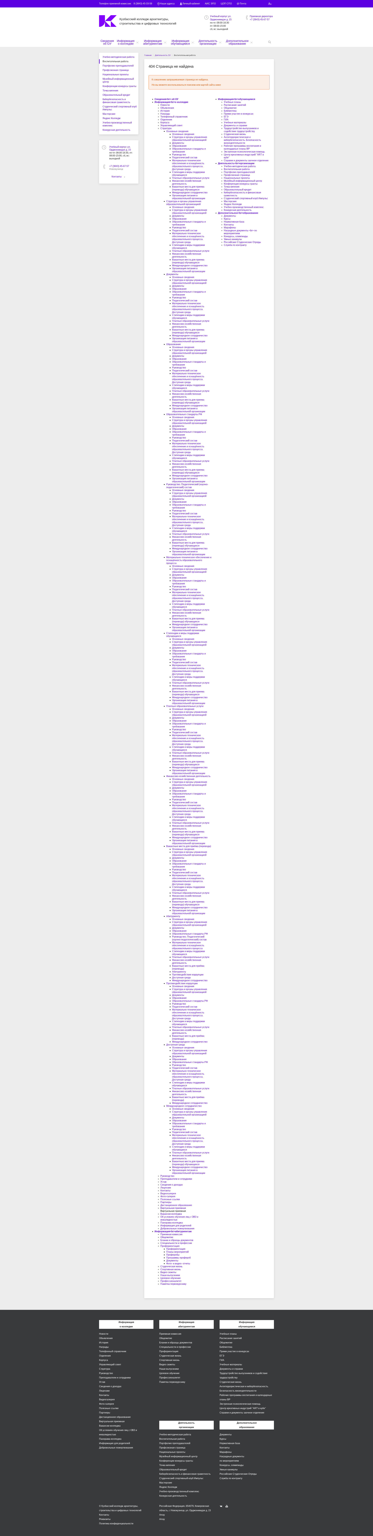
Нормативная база (234, 221)
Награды (165, 113)
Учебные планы (232, 102)
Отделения (166, 119)
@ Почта (241, 3)
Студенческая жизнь (171, 1266)
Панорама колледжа (171, 1222)
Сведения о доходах (171, 1184)
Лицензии (165, 1187)
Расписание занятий (235, 105)
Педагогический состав (184, 157)
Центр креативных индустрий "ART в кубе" (243, 1408)
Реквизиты (105, 1519)
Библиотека (230, 111)
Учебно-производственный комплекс (117, 124)
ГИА (226, 119)
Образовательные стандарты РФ (184, 414)
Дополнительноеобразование (237, 42)
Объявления (167, 108)
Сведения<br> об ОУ (166, 99)
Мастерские (109, 114)
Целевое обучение (170, 1278)
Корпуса (164, 122)
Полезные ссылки (170, 1199)
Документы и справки (235, 125)
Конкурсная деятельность (116, 130)
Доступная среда (181, 977)
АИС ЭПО (210, 3)
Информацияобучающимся (180, 42)
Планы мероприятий (177, 1252)
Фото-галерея (167, 1196)
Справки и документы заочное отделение (246, 160)
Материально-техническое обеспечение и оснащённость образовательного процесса (188, 560)
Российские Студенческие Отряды (242, 242)
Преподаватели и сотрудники (176, 1179)
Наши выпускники (170, 1275)
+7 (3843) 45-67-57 (260, 19)
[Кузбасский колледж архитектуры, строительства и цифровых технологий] (109, 21)
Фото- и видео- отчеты (178, 1263)
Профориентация (170, 1246)
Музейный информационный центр (118, 80)
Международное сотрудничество (189, 192)
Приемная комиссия (171, 1234)
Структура (165, 128)
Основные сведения (177, 131)
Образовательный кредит (116, 95)
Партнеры (165, 1202)
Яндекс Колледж (111, 118)
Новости (165, 105)
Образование (179, 146)
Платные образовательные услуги (190, 178)
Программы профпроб (178, 1257)
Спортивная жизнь (170, 1269)
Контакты (117, 176)
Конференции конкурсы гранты (119, 86)
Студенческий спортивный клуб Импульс (120, 108)
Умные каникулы (233, 239)
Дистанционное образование (176, 1205)
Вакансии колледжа (171, 1214)
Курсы (227, 219)
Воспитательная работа (115, 61)
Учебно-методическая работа (118, 57)
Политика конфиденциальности (116, 1523)
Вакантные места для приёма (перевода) (188, 846)
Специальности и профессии (176, 1243)
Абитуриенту (173, 916)
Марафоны (230, 227)
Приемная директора (261, 16)
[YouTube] (227, 1506)
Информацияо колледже (125, 42)
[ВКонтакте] (222, 1506)
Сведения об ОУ (107, 42)
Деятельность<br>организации (236, 163)
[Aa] (270, 3)
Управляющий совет (171, 125)
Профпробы (173, 1255)
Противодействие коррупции (187, 974)
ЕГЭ (226, 116)
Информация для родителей (175, 1225)
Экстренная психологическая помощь (244, 151)
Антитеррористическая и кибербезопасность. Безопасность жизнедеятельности (242, 140)
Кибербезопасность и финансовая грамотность (116, 100)
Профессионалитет (170, 1281)
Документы (178, 143)
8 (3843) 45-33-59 (143, 3)
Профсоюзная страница (116, 70)
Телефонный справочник (174, 116)
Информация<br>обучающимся (236, 99)
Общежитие (166, 1237)
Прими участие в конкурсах (238, 113)
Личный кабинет (191, 3)
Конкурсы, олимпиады (236, 236)
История (165, 111)
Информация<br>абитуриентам (173, 1231)
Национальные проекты (116, 74)
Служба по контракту (235, 245)
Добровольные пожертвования (177, 1228)
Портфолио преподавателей (118, 65)
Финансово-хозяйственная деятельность (188, 776)
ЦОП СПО (226, 3)
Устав (163, 1182)
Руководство (179, 154)
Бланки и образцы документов (176, 1240)
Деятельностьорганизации (208, 42)
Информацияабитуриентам (152, 42)
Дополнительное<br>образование (238, 213)
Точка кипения (110, 90)
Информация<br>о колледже (171, 102)
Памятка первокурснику (173, 1284)
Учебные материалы (235, 122)
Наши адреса (167, 3)
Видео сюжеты (168, 1272)
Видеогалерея (168, 1193)
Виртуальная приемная (173, 1208)
